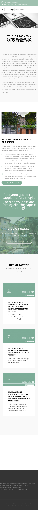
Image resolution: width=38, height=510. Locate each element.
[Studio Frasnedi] (19, 9)
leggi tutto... (5, 93)
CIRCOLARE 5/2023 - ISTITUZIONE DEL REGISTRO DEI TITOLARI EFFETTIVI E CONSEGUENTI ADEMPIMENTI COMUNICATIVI (19, 396)
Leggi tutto (12, 182)
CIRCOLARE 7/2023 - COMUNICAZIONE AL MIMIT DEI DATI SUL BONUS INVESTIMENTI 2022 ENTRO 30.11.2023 (18, 306)
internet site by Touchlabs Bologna (19, 505)
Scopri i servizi (19, 241)
